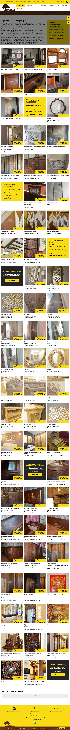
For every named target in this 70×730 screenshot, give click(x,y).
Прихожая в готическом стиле (56, 653)
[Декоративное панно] (12, 220)
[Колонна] (35, 303)
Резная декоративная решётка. (10, 708)
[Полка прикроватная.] (58, 497)
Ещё (43, 1)
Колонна (27, 314)
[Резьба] (12, 670)
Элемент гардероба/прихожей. (10, 653)
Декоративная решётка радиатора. (35, 146)
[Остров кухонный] (12, 385)
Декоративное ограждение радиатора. (32, 203)
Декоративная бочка (30, 259)
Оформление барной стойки (56, 481)
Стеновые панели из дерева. (10, 175)
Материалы (29, 5)
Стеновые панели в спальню (56, 146)
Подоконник (28, 94)
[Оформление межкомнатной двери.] (35, 613)
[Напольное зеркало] (58, 191)
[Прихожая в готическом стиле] (58, 642)
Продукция (20, 5)
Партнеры (64, 5)
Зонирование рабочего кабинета (11, 118)
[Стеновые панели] (58, 58)
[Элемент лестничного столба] (35, 642)
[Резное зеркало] (35, 697)
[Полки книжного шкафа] (58, 82)
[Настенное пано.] (35, 275)
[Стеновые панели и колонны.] (35, 164)
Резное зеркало (29, 708)
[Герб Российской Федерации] (58, 583)
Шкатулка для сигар (53, 452)
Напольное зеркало (53, 202)
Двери (29, 1)
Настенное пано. (30, 286)
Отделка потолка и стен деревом (34, 681)
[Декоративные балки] (12, 248)
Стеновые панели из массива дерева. (33, 452)
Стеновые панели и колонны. (33, 175)
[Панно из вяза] (58, 552)
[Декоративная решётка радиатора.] (35, 135)
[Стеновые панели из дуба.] (58, 525)
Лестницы (36, 1)
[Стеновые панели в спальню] (58, 135)
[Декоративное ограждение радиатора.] (35, 191)
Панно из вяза (51, 563)
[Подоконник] (35, 82)
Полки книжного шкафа (54, 94)
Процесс (43, 5)
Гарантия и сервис (53, 5)
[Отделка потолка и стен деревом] (35, 670)
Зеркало (49, 118)
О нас (36, 5)
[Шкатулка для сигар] (58, 441)
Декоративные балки (8, 259)
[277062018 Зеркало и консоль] (12, 135)
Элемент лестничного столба (33, 653)
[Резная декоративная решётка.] (12, 697)
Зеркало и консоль (7, 146)
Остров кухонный (6, 397)
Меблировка (9, 1)
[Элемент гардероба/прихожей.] (12, 642)
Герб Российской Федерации (55, 594)
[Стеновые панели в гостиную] (12, 58)
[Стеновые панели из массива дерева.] (35, 441)
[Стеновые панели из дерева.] (12, 164)
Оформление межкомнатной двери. (33, 625)
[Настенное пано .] (58, 413)
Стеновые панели (21, 1)
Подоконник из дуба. (7, 536)
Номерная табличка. (30, 508)
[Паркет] (58, 613)
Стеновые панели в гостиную (10, 69)
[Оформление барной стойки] (58, 470)
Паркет (49, 624)
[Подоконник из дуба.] (12, 525)
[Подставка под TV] (12, 413)
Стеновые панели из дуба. (55, 536)
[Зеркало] (58, 107)
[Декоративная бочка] (35, 248)
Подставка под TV (6, 424)
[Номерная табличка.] (35, 497)
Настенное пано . (52, 424)
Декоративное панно (7, 231)
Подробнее (12, 280)
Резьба (3, 681)
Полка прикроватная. (54, 508)
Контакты (20, 8)
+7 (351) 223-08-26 (60, 1)
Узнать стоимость (19, 66)
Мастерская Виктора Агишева (8, 7)
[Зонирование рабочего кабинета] (12, 107)
